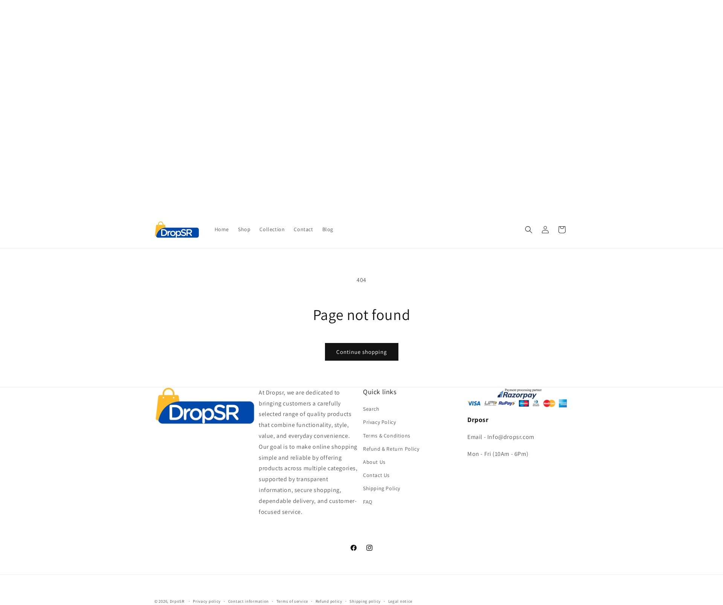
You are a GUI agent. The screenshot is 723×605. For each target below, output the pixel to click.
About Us (374, 462)
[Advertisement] (226, 52)
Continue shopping (361, 351)
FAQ (367, 501)
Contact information (248, 600)
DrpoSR (177, 601)
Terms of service (292, 600)
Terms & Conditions (386, 435)
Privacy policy (207, 600)
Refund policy (329, 600)
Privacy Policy (379, 422)
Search (371, 409)
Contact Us (376, 475)
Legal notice (400, 600)
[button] (528, 229)
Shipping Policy (381, 488)
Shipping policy (365, 600)
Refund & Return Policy (391, 448)
